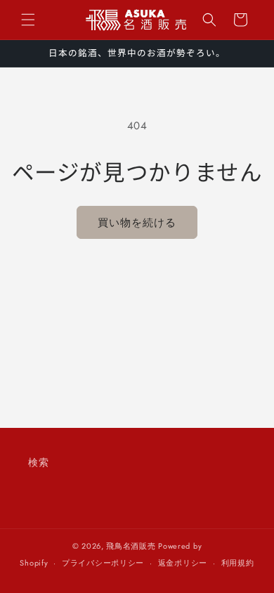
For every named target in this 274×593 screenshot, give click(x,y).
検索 (38, 462)
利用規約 (237, 562)
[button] (28, 19)
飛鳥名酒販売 (130, 546)
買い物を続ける (137, 222)
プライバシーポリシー (103, 562)
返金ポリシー (182, 562)
